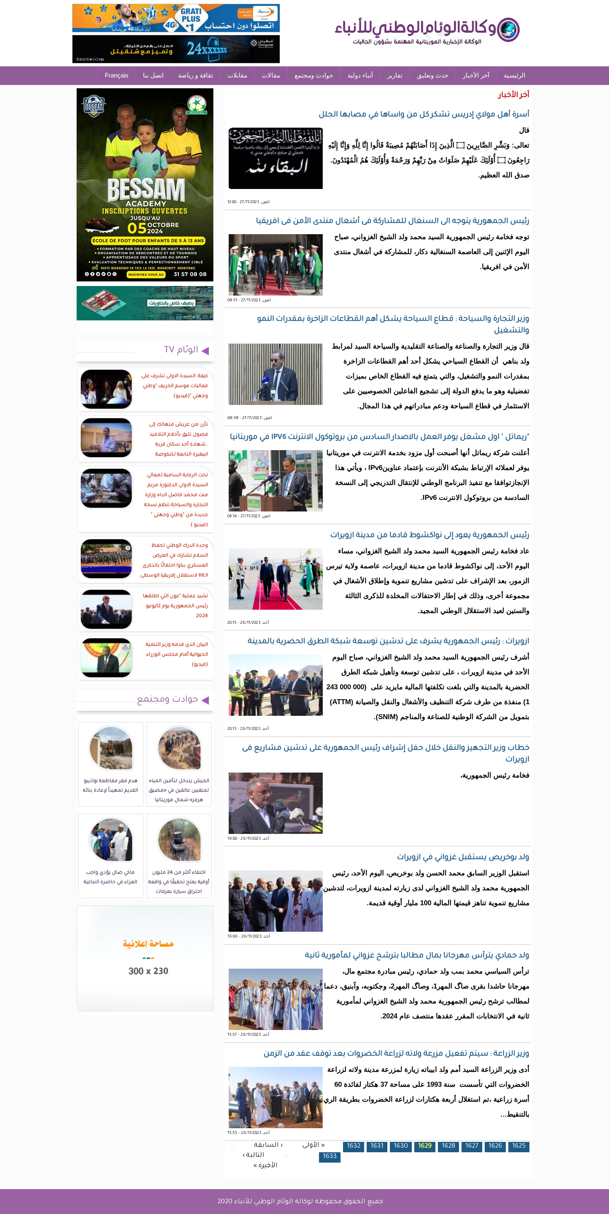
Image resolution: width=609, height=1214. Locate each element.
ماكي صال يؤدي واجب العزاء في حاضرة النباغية (110, 877)
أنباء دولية (360, 75)
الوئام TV (181, 351)
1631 (377, 1146)
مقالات (271, 75)
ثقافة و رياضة (195, 75)
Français (116, 75)
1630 (401, 1146)
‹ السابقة (268, 1145)
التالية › (253, 1155)
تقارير (394, 75)
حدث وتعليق (432, 75)
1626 (495, 1146)
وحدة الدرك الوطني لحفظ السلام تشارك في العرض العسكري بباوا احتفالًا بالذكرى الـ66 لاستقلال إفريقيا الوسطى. (173, 561)
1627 (472, 1146)
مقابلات (237, 75)
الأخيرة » (265, 1166)
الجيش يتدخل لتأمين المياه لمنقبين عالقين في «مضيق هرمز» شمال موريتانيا (179, 791)
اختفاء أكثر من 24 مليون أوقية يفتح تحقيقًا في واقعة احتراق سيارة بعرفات (178, 882)
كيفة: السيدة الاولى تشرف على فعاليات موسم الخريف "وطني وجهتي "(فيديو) (174, 386)
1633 (330, 1157)
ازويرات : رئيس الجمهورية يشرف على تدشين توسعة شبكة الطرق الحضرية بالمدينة (388, 642)
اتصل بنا (153, 75)
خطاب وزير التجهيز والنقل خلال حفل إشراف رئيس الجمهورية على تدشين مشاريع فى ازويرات (385, 754)
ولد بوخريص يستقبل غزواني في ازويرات (463, 858)
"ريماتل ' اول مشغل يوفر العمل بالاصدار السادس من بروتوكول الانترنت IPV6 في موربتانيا (379, 438)
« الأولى (313, 1145)
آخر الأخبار (476, 75)
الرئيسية (514, 75)
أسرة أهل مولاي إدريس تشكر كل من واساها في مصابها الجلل (424, 115)
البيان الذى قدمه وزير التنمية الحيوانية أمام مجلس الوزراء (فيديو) (177, 655)
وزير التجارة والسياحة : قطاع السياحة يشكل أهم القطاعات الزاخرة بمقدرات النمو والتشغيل (393, 325)
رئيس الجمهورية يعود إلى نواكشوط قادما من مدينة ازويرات (429, 536)
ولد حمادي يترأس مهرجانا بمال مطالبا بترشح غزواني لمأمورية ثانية (417, 956)
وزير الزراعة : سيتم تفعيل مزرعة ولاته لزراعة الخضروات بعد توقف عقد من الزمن (396, 1054)
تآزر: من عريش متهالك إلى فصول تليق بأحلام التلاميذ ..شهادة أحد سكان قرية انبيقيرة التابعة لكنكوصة (178, 440)
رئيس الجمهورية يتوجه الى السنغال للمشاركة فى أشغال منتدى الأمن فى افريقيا (392, 222)
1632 (353, 1146)
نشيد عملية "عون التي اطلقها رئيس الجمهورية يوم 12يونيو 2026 (175, 606)
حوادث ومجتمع (314, 75)
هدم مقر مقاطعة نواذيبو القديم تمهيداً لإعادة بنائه (110, 786)
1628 (448, 1146)
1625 (519, 1146)
